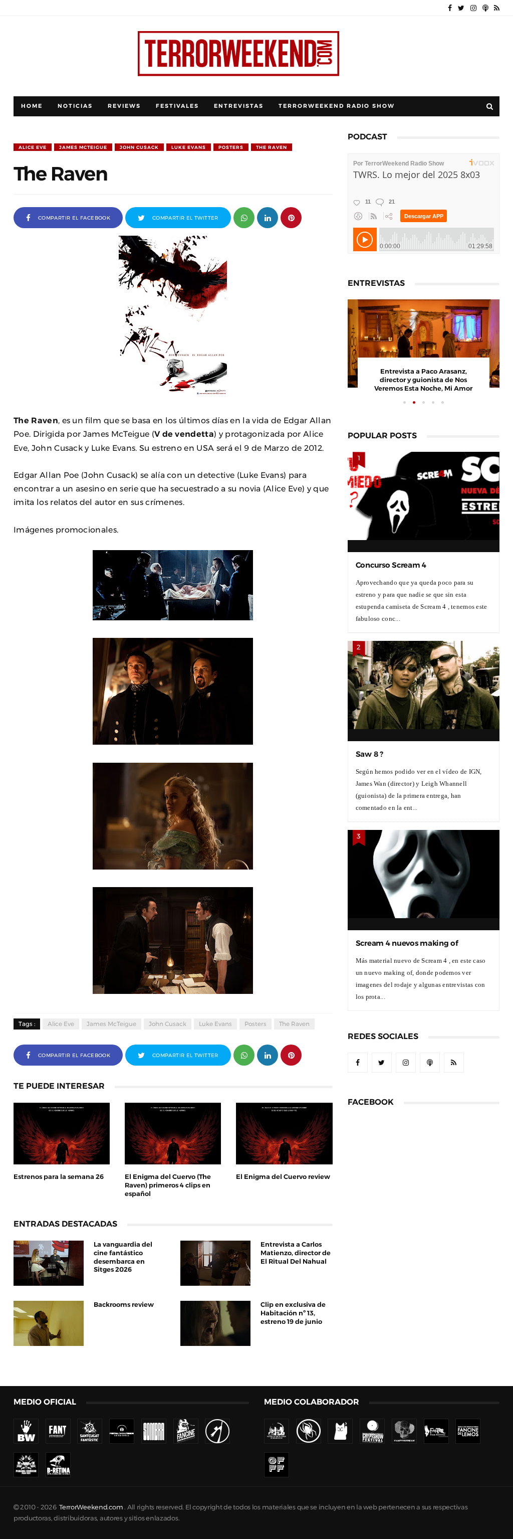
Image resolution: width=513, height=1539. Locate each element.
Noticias (75, 106)
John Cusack (139, 147)
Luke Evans (188, 147)
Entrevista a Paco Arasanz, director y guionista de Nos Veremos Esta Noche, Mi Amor (423, 380)
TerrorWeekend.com (91, 1507)
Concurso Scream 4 (391, 565)
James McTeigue (83, 147)
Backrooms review (124, 1304)
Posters (230, 147)
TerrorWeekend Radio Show (337, 106)
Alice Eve (33, 147)
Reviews (124, 106)
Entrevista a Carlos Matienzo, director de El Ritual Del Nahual (296, 1253)
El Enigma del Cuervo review (283, 1176)
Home (32, 106)
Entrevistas (239, 106)
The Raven (271, 147)
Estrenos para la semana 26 (59, 1176)
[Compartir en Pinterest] (291, 217)
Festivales (177, 106)
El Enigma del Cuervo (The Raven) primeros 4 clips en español (168, 1185)
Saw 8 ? (369, 754)
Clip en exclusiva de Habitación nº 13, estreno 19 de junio (293, 1313)
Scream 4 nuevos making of (407, 943)
